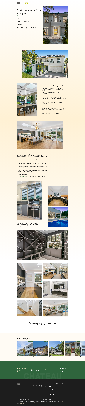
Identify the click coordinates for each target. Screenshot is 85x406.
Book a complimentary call (22, 176)
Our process (41, 2)
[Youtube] (60, 383)
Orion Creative (22, 403)
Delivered (30, 341)
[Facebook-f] (58, 383)
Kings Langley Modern (21, 356)
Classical (19, 16)
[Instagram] (56, 383)
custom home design (32, 402)
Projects (46, 2)
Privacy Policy (61, 401)
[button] (65, 339)
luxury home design (38, 402)
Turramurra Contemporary (70, 356)
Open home (54, 2)
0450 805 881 (43, 386)
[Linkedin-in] (64, 383)
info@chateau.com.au (50, 370)
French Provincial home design (45, 402)
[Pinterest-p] (62, 383)
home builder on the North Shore (59, 402)
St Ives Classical (36, 356)
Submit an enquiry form (63, 370)
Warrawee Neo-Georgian (54, 356)
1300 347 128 (39, 385)
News (50, 2)
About (37, 2)
